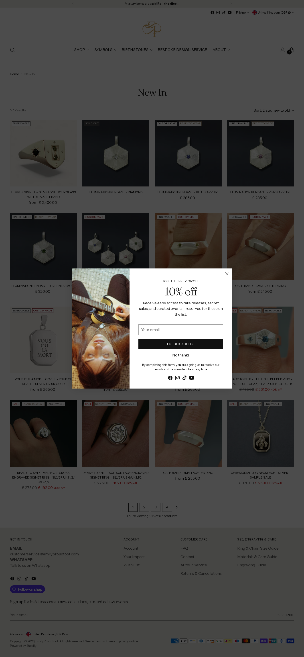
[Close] (226, 273)
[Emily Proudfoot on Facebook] (170, 378)
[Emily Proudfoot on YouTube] (191, 378)
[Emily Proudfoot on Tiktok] (184, 378)
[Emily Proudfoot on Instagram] (177, 378)
